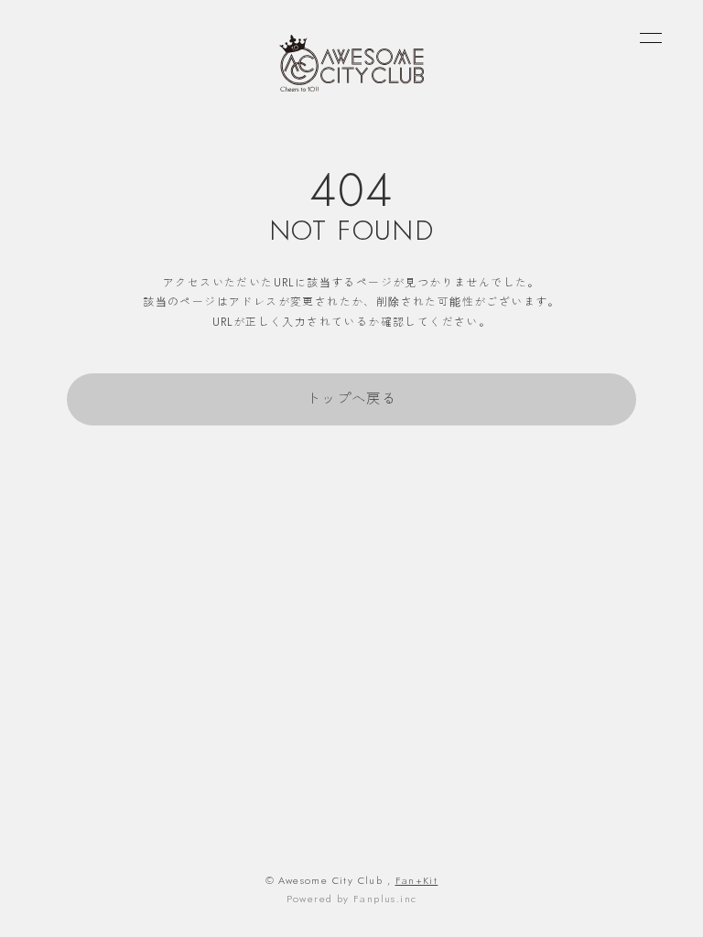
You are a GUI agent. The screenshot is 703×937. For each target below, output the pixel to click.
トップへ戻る (351, 399)
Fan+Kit (416, 880)
